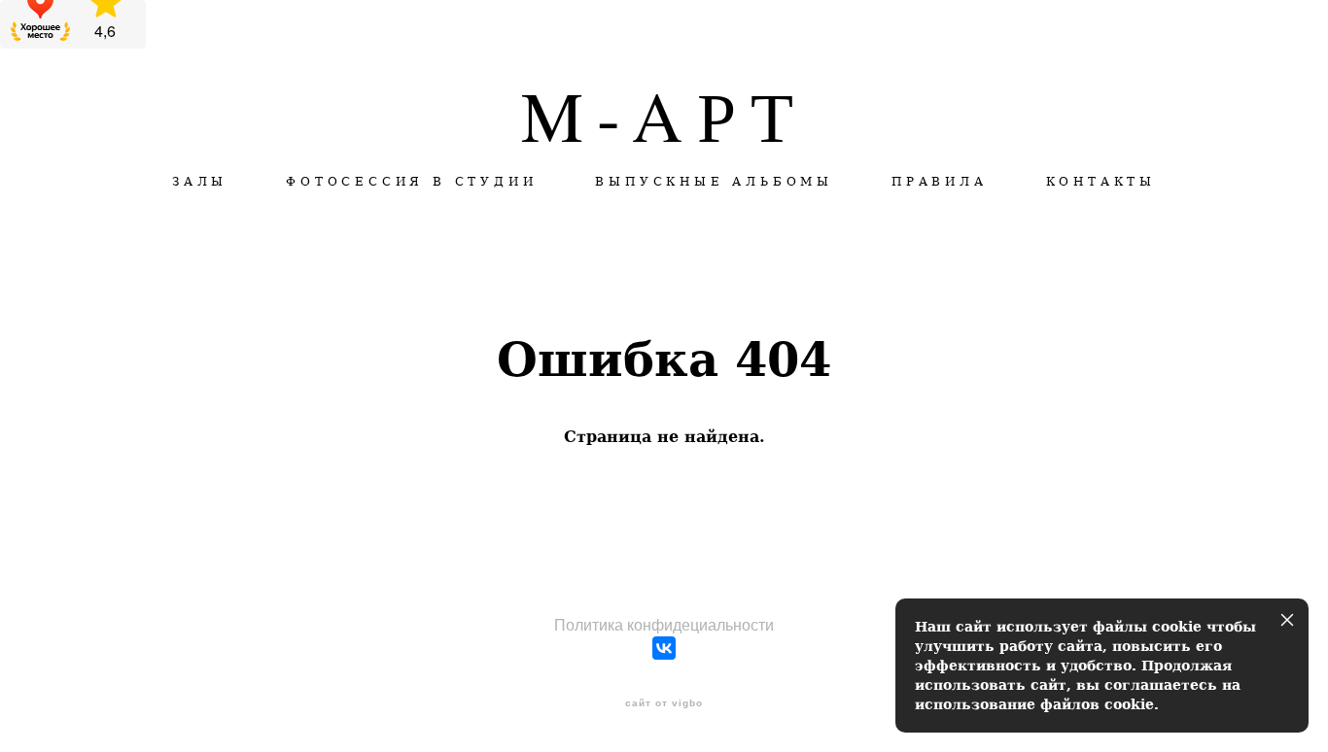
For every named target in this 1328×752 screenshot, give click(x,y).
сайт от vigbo (664, 703)
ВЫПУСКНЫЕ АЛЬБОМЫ (714, 181)
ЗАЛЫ (199, 181)
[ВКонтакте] (664, 648)
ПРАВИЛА (939, 181)
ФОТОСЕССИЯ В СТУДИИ (411, 181)
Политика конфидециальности (664, 625)
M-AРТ (664, 115)
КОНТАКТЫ (1101, 181)
